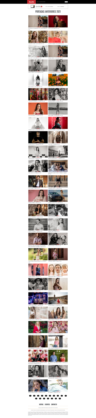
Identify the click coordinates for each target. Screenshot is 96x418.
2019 (58, 395)
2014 (44, 398)
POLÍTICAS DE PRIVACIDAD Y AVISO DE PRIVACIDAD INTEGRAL (55, 410)
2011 (56, 398)
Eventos (47, 404)
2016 (36, 398)
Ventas (41, 404)
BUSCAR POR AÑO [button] (42, 1)
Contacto (54, 404)
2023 (42, 395)
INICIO (38, 1)
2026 (30, 395)
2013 (48, 398)
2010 (60, 398)
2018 (61, 395)
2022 (46, 395)
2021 (50, 395)
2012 (52, 398)
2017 (65, 395)
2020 (54, 395)
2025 (34, 395)
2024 (38, 395)
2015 (40, 398)
